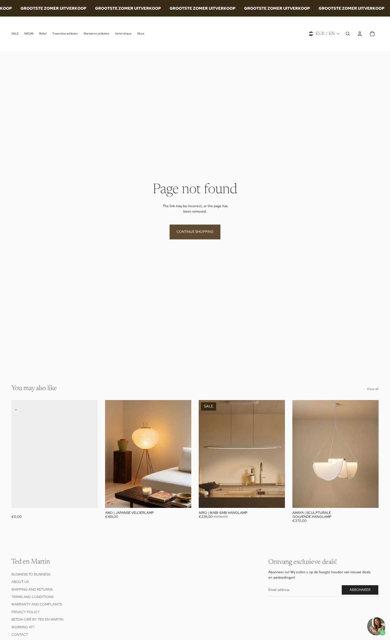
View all (373, 389)
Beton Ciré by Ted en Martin (37, 619)
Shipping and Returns (32, 589)
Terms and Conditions (32, 597)
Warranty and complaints (36, 604)
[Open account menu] (359, 33)
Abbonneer (360, 589)
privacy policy (25, 612)
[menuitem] (140, 34)
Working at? (23, 627)
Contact (19, 634)
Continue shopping (195, 231)
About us (20, 582)
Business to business (30, 574)
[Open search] (347, 33)
